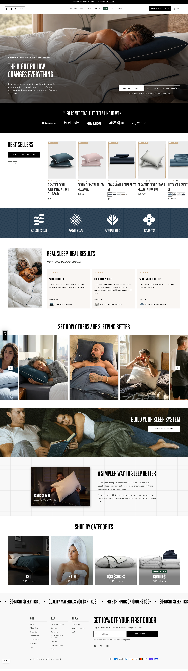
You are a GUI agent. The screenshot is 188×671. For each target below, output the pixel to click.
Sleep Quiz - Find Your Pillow (162, 88)
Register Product (78, 628)
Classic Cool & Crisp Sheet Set (122, 187)
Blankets (33, 643)
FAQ (73, 632)
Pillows (32, 624)
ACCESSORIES (116, 8)
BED (81, 8)
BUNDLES (101, 8)
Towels (32, 647)
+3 (186, 194)
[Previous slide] (10, 368)
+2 (126, 194)
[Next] (15, 163)
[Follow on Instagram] (107, 646)
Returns (54, 628)
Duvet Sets (34, 640)
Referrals (54, 632)
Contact (54, 641)
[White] (179, 194)
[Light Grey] (119, 194)
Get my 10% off (142, 634)
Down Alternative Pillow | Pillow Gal (91, 187)
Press (53, 649)
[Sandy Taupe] (123, 194)
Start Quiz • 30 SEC (164, 429)
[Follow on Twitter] (101, 646)
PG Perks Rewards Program (58, 637)
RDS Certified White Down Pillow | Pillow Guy (151, 187)
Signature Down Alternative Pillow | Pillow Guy (58, 189)
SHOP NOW (110, 2)
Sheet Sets (34, 632)
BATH (90, 8)
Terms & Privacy (57, 645)
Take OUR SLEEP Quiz (160, 8)
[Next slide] (177, 368)
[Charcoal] (114, 194)
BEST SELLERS (71, 8)
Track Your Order (57, 624)
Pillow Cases (34, 628)
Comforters (34, 636)
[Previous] (10, 163)
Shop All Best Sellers (24, 155)
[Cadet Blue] (170, 194)
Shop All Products (131, 88)
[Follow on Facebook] (95, 646)
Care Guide (76, 624)
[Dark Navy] (110, 194)
